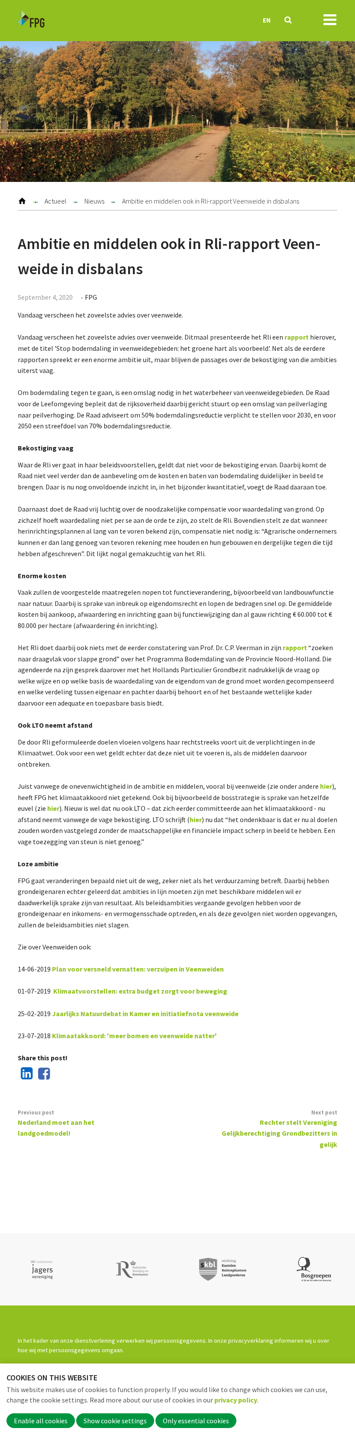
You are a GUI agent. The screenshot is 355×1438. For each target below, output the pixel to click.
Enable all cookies (41, 1420)
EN (267, 20)
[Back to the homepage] (31, 20)
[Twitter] (59, 1074)
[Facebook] (42, 1074)
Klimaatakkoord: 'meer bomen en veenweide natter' (134, 1035)
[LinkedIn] (25, 1074)
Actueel (56, 201)
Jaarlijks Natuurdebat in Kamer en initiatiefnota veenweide (145, 1013)
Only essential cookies (196, 1420)
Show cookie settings (115, 1420)
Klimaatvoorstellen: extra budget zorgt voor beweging (140, 991)
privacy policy (235, 1400)
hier (326, 786)
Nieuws (94, 201)
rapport (296, 337)
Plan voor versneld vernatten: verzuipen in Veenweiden (138, 969)
